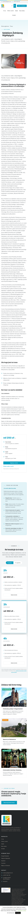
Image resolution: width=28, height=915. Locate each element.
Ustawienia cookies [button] (22, 910)
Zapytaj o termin (14, 463)
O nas (4, 10)
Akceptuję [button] (18, 912)
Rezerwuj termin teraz (9, 802)
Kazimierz (3, 860)
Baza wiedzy (22, 10)
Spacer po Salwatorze (9, 739)
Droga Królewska (5, 856)
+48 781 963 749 (17, 1)
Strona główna (5, 26)
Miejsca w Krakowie (5, 865)
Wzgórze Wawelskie (5, 858)
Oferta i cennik (10, 10)
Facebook (5, 881)
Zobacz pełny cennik (8, 466)
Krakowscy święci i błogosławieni (13, 709)
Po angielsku (18, 562)
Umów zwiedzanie (22, 5)
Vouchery (3, 863)
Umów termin (14, 595)
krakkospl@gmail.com (7, 1)
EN (12, 5)
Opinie (16, 10)
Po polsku (10, 562)
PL (14, 5)
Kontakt (14, 15)
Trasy (11, 26)
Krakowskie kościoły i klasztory (12, 770)
